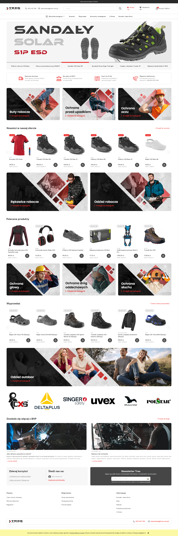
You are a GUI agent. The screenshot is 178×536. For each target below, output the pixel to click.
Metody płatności (13, 501)
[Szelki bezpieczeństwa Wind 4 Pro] (127, 236)
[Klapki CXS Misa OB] (155, 145)
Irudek (118, 248)
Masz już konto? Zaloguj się (19, 480)
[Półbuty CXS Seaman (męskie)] (73, 236)
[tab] (20, 62)
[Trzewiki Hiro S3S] (154, 236)
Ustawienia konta (67, 501)
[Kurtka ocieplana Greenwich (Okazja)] (128, 320)
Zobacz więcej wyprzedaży (160, 303)
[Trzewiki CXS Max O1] (74, 145)
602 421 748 (32, 8)
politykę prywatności (145, 482)
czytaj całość (12, 461)
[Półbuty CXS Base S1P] (101, 145)
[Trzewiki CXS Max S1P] (47, 145)
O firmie (119, 512)
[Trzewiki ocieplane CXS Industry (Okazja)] (101, 320)
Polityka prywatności (124, 508)
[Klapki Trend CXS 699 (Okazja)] (47, 320)
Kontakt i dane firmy (123, 497)
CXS (10, 157)
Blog (118, 501)
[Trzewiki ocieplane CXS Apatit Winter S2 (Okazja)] (74, 320)
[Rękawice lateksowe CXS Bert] (100, 236)
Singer (37, 248)
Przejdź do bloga (164, 419)
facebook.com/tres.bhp (56, 480)
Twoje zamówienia (67, 497)
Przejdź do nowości (163, 128)
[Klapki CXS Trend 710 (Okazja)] (19, 320)
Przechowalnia (66, 505)
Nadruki (119, 505)
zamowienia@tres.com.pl (49, 8)
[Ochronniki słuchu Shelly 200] (45, 236)
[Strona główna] (13, 8)
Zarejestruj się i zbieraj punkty (20, 476)
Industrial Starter (122, 332)
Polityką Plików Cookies (77, 533)
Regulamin (10, 505)
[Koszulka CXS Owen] (19, 145)
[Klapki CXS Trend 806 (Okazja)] (155, 320)
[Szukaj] (120, 8)
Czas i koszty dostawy (14, 497)
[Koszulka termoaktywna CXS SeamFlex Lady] (18, 236)
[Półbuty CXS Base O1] (128, 145)
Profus (146, 248)
